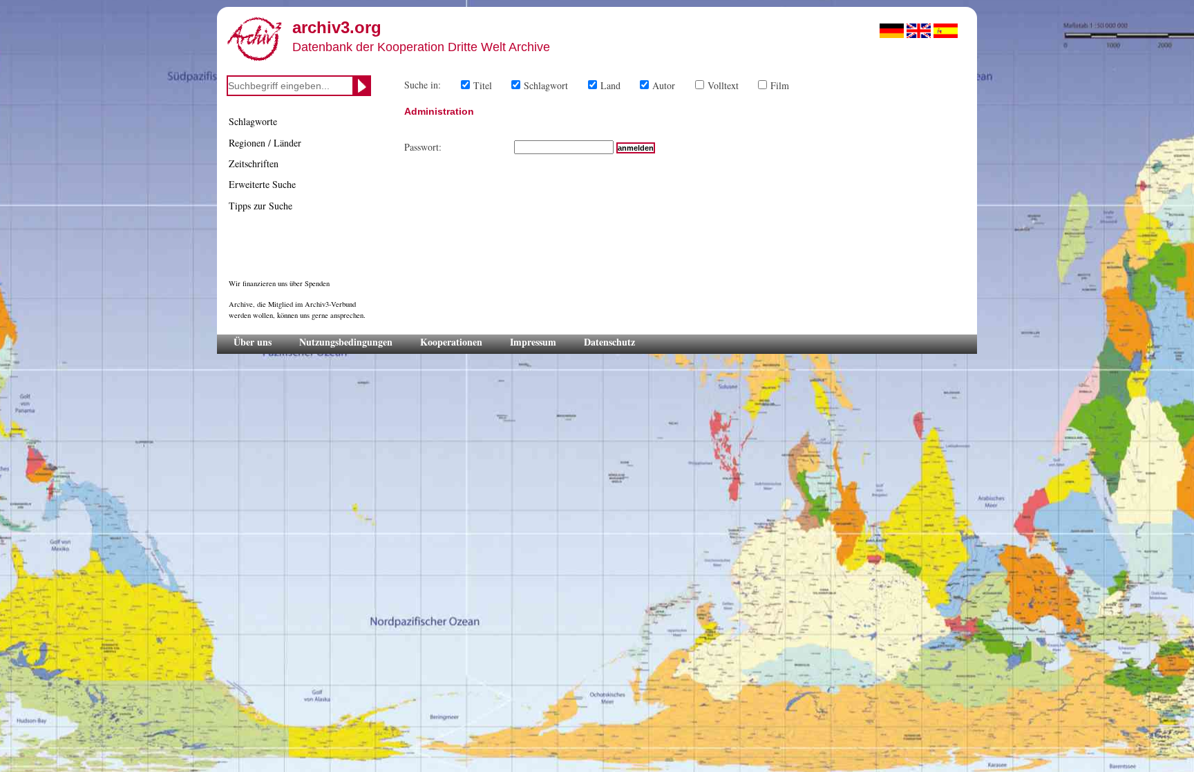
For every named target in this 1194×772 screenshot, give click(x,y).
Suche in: (422, 84)
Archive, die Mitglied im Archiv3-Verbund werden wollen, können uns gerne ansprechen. (297, 309)
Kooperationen (451, 342)
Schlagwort (546, 85)
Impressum (533, 342)
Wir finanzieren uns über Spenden (279, 283)
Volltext (723, 85)
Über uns (253, 342)
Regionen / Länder (265, 142)
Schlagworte (253, 121)
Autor (663, 85)
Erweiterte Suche (262, 184)
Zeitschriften (253, 163)
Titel (482, 85)
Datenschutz (609, 342)
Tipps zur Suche (260, 205)
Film (779, 85)
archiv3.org (336, 27)
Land (610, 85)
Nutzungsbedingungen (345, 342)
